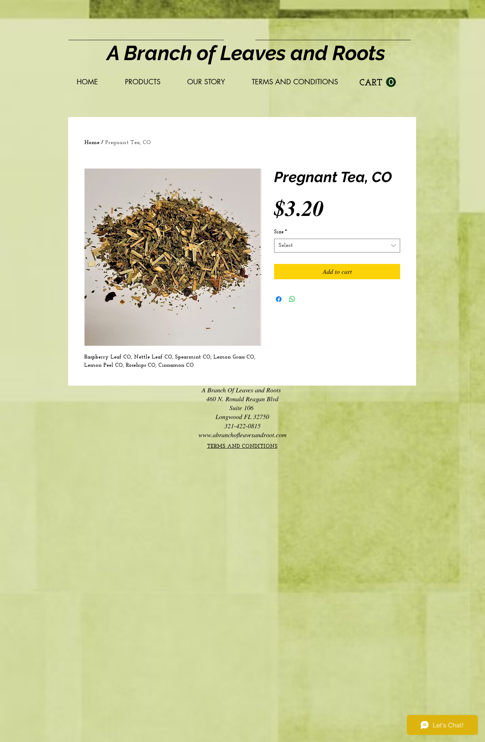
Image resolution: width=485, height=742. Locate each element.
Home (91, 142)
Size (280, 232)
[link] (377, 82)
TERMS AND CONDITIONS (242, 446)
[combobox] (337, 246)
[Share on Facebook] (278, 299)
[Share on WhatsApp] (292, 299)
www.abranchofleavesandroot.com (242, 434)
